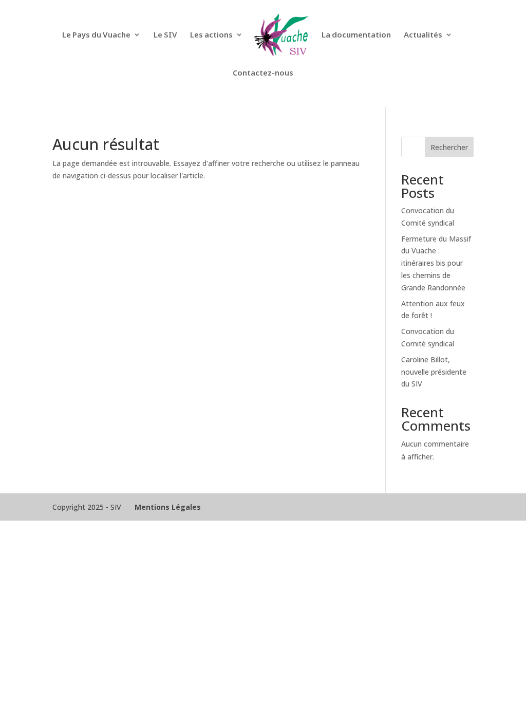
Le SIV (165, 35)
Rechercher (449, 147)
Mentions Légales (168, 507)
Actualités (423, 35)
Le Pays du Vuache (96, 35)
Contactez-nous (263, 73)
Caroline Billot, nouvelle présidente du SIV (433, 372)
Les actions (211, 35)
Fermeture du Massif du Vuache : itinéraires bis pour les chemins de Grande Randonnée (436, 263)
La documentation (356, 35)
